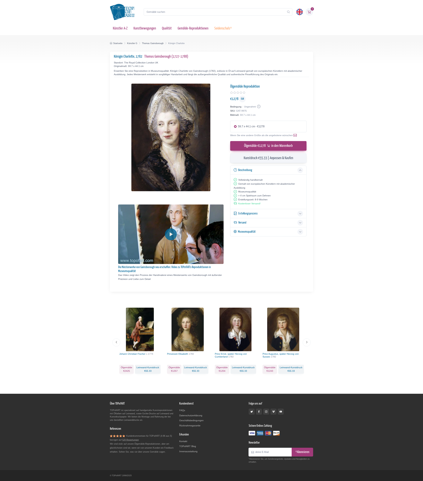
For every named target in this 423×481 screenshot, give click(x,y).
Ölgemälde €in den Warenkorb (268, 146)
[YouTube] (281, 412)
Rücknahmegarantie (189, 425)
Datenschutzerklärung (190, 415)
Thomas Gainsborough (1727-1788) (166, 56)
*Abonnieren (302, 452)
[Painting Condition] (258, 106)
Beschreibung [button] (245, 170)
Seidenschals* (223, 28)
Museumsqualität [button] (247, 231)
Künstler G (132, 43)
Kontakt (183, 441)
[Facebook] (259, 412)
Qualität (167, 28)
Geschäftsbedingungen (191, 420)
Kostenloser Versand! (249, 203)
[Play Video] (171, 234)
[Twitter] (252, 412)
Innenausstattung (188, 451)
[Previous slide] (116, 342)
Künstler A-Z (120, 28)
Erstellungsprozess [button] (248, 213)
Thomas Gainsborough (153, 43)
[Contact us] (295, 135)
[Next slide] (307, 342)
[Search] (288, 12)
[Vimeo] (273, 412)
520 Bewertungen (130, 440)
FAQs (182, 410)
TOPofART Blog (187, 446)
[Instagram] (266, 412)
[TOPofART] (122, 12)
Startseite (117, 43)
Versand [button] (242, 222)
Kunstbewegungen (145, 28)
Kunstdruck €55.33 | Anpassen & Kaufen (268, 158)
